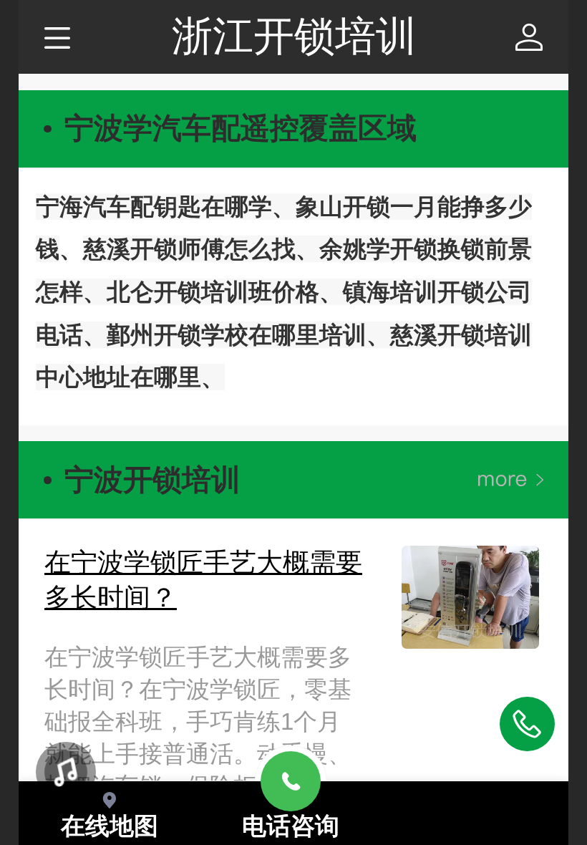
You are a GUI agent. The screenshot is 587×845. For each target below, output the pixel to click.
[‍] (510, 480)
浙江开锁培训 (294, 36)
